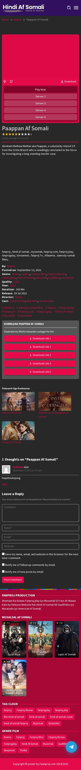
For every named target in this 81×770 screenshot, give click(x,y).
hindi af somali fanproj (16, 723)
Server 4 (41, 110)
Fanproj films (38, 274)
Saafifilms (54, 277)
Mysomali (41, 277)
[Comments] (11, 82)
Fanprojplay (9, 277)
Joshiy (18, 297)
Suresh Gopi (46, 301)
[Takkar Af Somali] (18, 401)
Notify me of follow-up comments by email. (30, 565)
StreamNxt (25, 315)
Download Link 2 (42, 346)
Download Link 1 (42, 338)
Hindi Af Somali (25, 277)
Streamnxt (67, 277)
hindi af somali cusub (61, 717)
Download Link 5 (42, 371)
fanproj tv (9, 311)
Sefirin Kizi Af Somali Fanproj (14, 691)
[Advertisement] (40, 199)
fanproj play (67, 307)
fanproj (51, 307)
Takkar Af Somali (11, 412)
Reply (4, 484)
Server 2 (41, 96)
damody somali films (31, 307)
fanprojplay (45, 311)
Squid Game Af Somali (40, 653)
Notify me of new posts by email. (24, 572)
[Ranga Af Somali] (18, 430)
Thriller (23, 750)
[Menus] (76, 8)
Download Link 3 (42, 355)
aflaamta (9, 307)
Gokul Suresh (17, 301)
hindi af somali (64, 311)
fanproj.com (27, 311)
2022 (16, 281)
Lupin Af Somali (67, 654)
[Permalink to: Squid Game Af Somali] (40, 639)
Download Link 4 (42, 363)
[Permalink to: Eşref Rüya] (14, 639)
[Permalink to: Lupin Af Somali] (67, 639)
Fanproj (25, 274)
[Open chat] (71, 747)
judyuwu (18, 467)
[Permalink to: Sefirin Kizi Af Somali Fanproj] (14, 677)
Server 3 (41, 103)
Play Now (40, 89)
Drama (16, 274)
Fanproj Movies (57, 274)
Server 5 (41, 117)
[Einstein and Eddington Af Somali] (55, 401)
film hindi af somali (14, 717)
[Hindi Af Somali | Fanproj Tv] (23, 7)
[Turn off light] (4, 82)
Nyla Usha (32, 301)
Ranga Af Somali (11, 442)
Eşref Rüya (14, 654)
